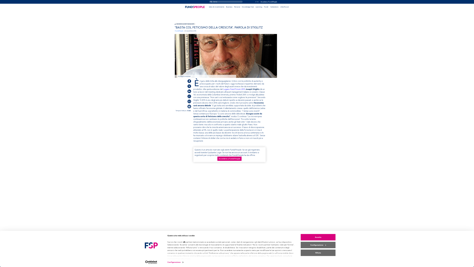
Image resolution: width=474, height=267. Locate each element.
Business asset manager (185, 24)
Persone (237, 7)
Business (229, 7)
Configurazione (173, 262)
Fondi (266, 7)
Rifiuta (318, 253)
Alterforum (284, 7)
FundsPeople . (179, 31)
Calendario (274, 7)
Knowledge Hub (248, 7)
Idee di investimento (216, 7)
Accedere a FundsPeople (269, 2)
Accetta (318, 237)
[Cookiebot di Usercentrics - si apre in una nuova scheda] (151, 262)
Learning (259, 7)
